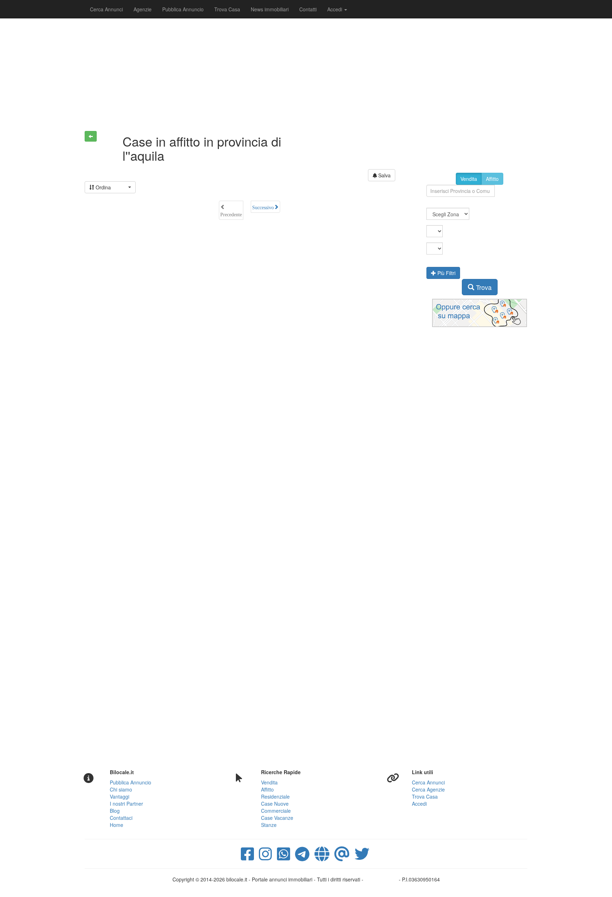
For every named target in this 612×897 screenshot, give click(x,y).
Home (116, 824)
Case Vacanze (277, 817)
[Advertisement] (306, 70)
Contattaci (121, 817)
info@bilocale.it (382, 879)
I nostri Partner (126, 803)
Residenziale (275, 796)
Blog (115, 810)
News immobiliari (270, 9)
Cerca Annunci (106, 9)
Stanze (269, 824)
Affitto (492, 178)
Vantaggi (119, 796)
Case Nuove (275, 803)
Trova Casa (227, 9)
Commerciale (276, 810)
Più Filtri (445, 272)
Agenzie (143, 9)
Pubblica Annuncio (183, 9)
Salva (384, 175)
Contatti (308, 9)
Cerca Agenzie (428, 789)
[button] (110, 187)
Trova (483, 287)
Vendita (468, 178)
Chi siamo (121, 789)
